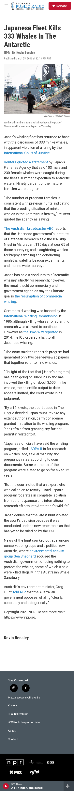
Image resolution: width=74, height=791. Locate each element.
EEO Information (18, 713)
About (12, 730)
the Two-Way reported (40, 332)
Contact (13, 739)
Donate (61, 6)
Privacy (12, 705)
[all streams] (69, 786)
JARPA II (35, 449)
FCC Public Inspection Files (24, 722)
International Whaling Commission (31, 316)
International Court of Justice (27, 153)
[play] (6, 786)
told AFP (19, 592)
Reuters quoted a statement (26, 162)
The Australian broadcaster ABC (29, 228)
